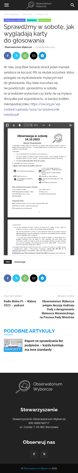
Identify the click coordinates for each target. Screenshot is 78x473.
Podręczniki (42, 14)
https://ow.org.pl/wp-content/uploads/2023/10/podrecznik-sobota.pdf (32, 109)
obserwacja (19, 261)
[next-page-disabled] (12, 359)
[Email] (33, 55)
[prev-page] (6, 359)
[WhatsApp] (25, 55)
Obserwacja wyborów (14, 20)
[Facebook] (7, 55)
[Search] (72, 5)
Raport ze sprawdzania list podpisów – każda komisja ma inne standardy (44, 345)
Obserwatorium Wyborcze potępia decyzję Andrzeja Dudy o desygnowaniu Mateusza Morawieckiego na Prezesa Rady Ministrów (57, 309)
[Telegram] (42, 55)
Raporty (13, 349)
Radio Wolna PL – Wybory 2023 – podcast (20, 303)
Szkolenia (28, 14)
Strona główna (11, 14)
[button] (6, 5)
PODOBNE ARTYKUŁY (29, 331)
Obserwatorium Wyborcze (18, 47)
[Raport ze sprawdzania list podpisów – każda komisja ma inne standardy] (13, 345)
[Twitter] (16, 55)
